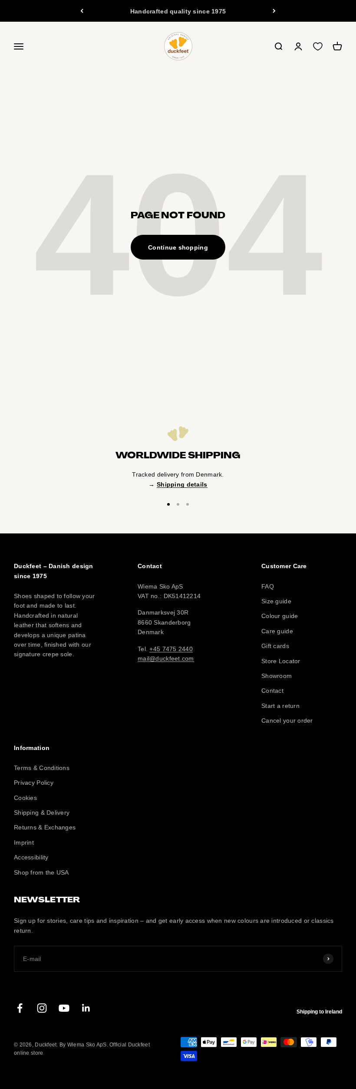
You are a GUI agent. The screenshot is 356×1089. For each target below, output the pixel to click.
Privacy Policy (33, 782)
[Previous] (81, 11)
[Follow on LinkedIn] (86, 1008)
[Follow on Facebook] (20, 1008)
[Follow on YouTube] (64, 1008)
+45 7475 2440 (171, 648)
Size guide (276, 601)
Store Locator (280, 661)
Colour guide (279, 615)
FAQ (267, 586)
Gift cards (275, 645)
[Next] (274, 11)
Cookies (25, 797)
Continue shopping (178, 247)
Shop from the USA (41, 872)
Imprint (24, 842)
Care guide (277, 631)
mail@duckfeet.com (166, 658)
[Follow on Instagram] (42, 1008)
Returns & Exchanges (45, 827)
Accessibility (31, 857)
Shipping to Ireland (319, 1012)
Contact (272, 690)
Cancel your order (287, 720)
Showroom (276, 675)
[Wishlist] (317, 46)
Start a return (280, 705)
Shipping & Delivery (41, 812)
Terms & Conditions (41, 767)
